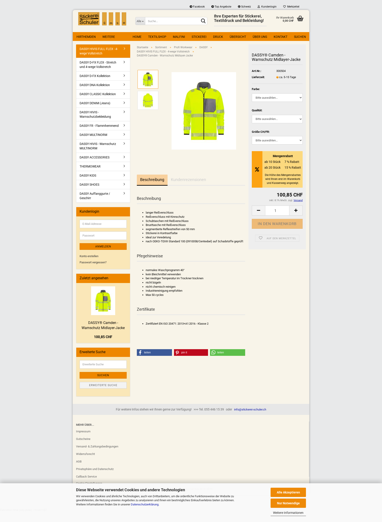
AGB (79, 461)
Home (137, 37)
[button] (154, 352)
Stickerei (199, 37)
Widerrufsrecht (85, 454)
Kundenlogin (268, 6)
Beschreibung (152, 179)
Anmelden (103, 246)
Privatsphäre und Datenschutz (95, 469)
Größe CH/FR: (261, 131)
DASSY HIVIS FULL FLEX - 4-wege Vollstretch (99, 51)
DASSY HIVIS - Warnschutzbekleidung (95, 114)
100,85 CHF (103, 337)
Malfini (179, 37)
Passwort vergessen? (93, 262)
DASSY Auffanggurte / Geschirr (95, 196)
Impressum (83, 431)
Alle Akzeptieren (288, 492)
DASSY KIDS (88, 175)
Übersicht (238, 37)
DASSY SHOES (89, 184)
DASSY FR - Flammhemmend (99, 125)
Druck (218, 37)
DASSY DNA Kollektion (95, 85)
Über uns (260, 37)
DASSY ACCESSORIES (94, 157)
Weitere (108, 37)
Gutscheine (83, 439)
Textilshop (157, 37)
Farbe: (256, 89)
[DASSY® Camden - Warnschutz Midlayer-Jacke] (204, 110)
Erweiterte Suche (103, 385)
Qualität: (257, 110)
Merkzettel (292, 6)
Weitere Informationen (288, 512)
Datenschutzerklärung (145, 504)
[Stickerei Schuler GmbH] (102, 19)
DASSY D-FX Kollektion (95, 76)
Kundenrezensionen (188, 179)
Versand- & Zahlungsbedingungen (97, 446)
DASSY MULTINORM (93, 135)
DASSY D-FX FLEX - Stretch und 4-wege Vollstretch (98, 65)
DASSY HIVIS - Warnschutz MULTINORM (98, 146)
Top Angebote (222, 6)
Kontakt (280, 37)
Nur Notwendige (288, 503)
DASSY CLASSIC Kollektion (98, 94)
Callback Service (86, 476)
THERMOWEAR (90, 166)
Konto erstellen (89, 256)
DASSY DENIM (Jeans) (95, 103)
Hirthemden (86, 37)
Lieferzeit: (258, 77)
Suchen (300, 37)
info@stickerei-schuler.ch (250, 409)
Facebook (198, 6)
